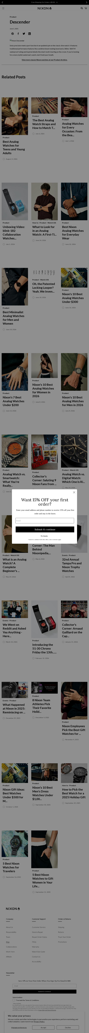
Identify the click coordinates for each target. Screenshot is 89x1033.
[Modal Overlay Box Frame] (44, 516)
